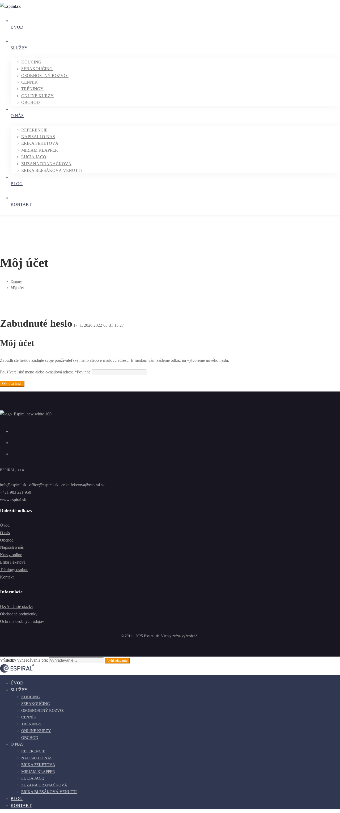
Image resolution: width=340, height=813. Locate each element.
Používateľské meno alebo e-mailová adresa (45, 372)
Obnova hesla (12, 384)
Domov (16, 282)
